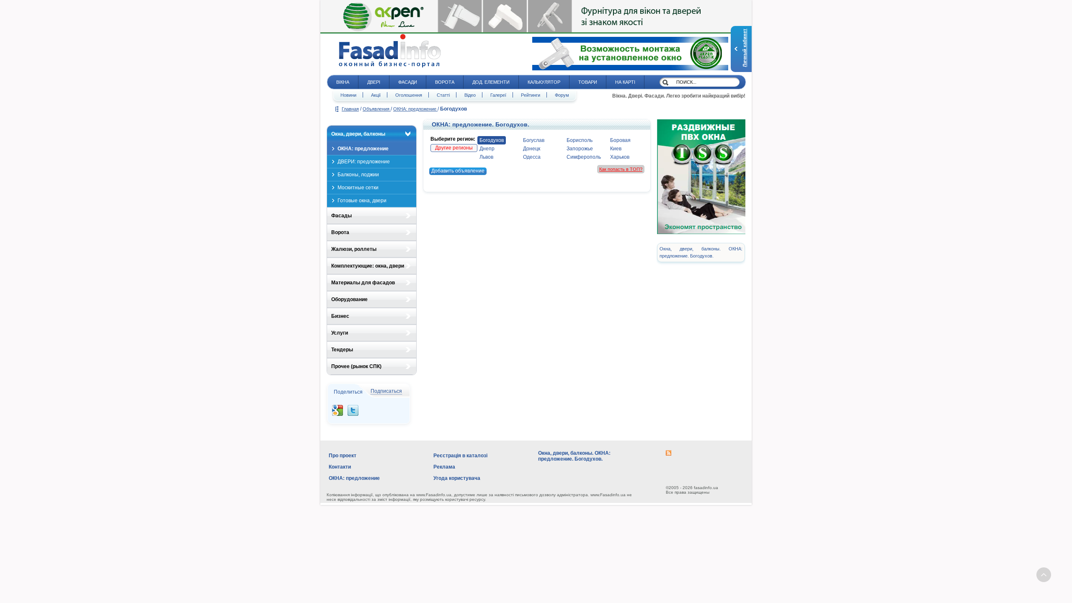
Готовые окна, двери (362, 201)
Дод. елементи (491, 82)
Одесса (532, 157)
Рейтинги (530, 95)
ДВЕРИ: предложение (364, 162)
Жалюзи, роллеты (353, 249)
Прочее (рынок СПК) (356, 366)
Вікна (342, 82)
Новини (348, 95)
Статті (443, 95)
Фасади (407, 82)
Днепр (487, 149)
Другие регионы (454, 148)
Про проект (342, 456)
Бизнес (340, 316)
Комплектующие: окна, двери (367, 266)
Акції (376, 95)
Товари (587, 82)
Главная (350, 108)
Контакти (340, 467)
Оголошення (408, 95)
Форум (562, 95)
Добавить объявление (457, 171)
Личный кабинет (744, 48)
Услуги (339, 333)
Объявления (377, 108)
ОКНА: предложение (415, 108)
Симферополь (584, 157)
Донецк (531, 149)
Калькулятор (544, 82)
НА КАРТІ (625, 82)
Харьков (619, 157)
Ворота (444, 82)
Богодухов (491, 140)
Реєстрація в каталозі (460, 456)
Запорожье (580, 149)
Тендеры (342, 350)
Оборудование (349, 299)
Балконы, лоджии (358, 175)
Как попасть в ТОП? (620, 169)
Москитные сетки (358, 188)
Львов (486, 157)
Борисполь (580, 140)
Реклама (444, 467)
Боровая (620, 140)
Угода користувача (456, 478)
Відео (470, 95)
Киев (615, 149)
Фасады (341, 216)
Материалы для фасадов (363, 283)
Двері (373, 82)
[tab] (371, 134)
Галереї (498, 95)
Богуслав (533, 140)
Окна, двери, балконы (358, 134)
